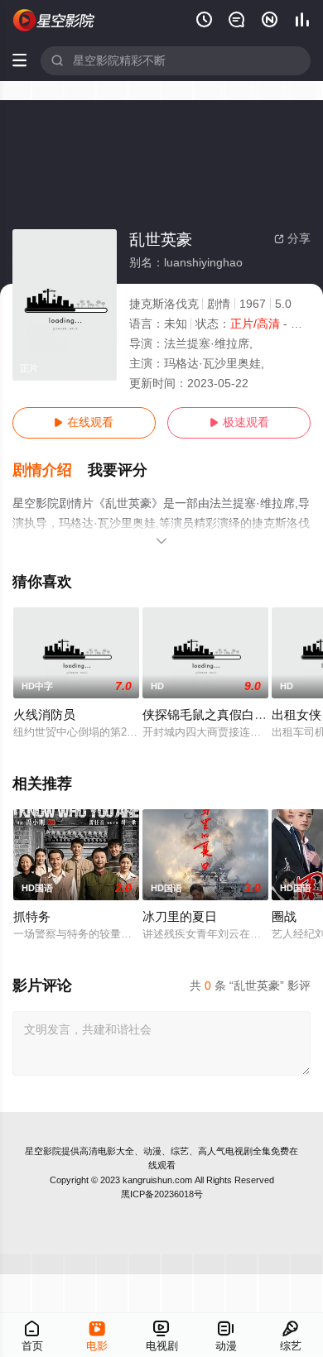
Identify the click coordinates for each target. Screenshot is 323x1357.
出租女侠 (296, 715)
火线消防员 (44, 715)
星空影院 (43, 1151)
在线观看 (83, 422)
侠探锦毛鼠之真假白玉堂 (210, 715)
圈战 (284, 916)
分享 (292, 239)
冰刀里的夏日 (179, 916)
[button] (50, 470)
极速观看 (239, 422)
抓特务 (32, 916)
